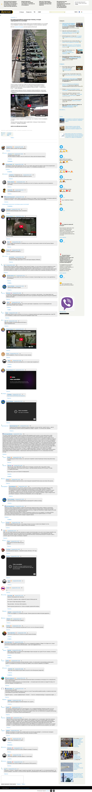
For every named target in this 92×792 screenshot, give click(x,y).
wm (4, 530)
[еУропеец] (3, 717)
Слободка (9, 394)
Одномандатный (14, 425)
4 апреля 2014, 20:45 (17, 700)
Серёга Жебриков (10, 678)
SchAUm (8, 625)
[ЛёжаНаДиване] (4, 486)
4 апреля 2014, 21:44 (19, 190)
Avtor (8, 242)
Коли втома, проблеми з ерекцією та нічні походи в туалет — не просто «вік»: (71, 93)
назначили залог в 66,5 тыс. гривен (73, 75)
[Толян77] (3, 707)
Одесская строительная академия (69, 30)
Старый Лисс (9, 147)
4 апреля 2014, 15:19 (12, 530)
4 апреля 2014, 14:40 (16, 522)
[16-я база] (3, 551)
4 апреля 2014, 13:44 (19, 147)
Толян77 (8, 707)
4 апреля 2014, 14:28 (19, 499)
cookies (47, 790)
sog (5, 768)
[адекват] (4, 611)
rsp (4, 265)
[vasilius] (2, 660)
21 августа (62, 64)
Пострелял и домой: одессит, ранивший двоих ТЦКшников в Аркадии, (72, 100)
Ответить (8, 150)
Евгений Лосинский (10, 197)
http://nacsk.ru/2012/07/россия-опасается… (16, 395)
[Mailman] (3, 618)
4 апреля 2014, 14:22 (17, 434)
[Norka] (3, 356)
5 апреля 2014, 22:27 (18, 762)
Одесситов (64, 45)
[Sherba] (4, 457)
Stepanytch (10, 190)
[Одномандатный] (4, 425)
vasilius (7, 660)
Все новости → (63, 109)
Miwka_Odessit (11, 181)
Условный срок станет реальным (69, 78)
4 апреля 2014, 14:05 (13, 321)
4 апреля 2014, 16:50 (22, 632)
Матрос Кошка (9, 164)
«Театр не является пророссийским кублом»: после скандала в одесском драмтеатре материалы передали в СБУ (73, 127)
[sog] (2, 769)
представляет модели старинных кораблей (66, 69)
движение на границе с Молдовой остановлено (70, 106)
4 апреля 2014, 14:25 (22, 486)
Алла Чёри (10, 595)
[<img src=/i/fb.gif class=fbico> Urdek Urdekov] (2, 689)
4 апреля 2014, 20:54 (17, 738)
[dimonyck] (3, 211)
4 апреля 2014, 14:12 (14, 353)
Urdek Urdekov (9, 688)
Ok (51, 790)
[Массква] (3, 293)
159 (5, 321)
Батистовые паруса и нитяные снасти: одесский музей (68, 67)
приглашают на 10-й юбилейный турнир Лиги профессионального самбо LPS (71, 45)
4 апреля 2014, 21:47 (18, 748)
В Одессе (64, 89)
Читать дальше (63, 237)
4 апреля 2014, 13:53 (19, 216)
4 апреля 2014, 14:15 (16, 302)
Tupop (6, 312)
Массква (8, 293)
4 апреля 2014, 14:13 (19, 369)
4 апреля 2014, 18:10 (19, 688)
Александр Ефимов (8, 434)
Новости (28, 12)
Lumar (7, 587)
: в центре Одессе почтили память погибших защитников (69, 27)
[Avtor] (4, 243)
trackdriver (11, 174)
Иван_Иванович (11, 632)
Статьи (22, 12)
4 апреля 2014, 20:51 (15, 730)
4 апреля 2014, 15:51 (21, 181)
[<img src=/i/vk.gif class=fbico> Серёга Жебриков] (2, 679)
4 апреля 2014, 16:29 (15, 541)
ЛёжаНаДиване (12, 486)
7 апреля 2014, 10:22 (12, 768)
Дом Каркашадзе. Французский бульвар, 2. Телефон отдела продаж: (81, 3)
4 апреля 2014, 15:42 (16, 587)
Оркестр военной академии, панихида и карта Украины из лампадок (68, 24)
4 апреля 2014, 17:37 (21, 678)
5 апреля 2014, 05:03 (17, 580)
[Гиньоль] (4, 153)
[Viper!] (4, 303)
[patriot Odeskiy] (4, 288)
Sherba (8, 457)
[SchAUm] (3, 628)
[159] (2, 320)
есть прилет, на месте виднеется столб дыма (72, 41)
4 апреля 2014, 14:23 (16, 479)
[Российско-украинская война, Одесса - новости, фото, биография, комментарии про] (4, 135)
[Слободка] (3, 393)
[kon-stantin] (5, 256)
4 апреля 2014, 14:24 (19, 286)
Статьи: (61, 116)
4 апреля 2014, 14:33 (18, 465)
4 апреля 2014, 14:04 (17, 293)
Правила (18, 784)
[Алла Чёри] (3, 594)
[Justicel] (3, 252)
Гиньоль (10, 154)
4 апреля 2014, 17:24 (16, 660)
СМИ (39, 12)
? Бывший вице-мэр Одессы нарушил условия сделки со (72, 80)
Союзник (10, 668)
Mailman (9, 619)
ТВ (34, 12)
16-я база (8, 549)
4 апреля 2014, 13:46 (20, 197)
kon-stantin (11, 257)
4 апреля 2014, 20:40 (17, 612)
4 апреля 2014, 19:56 (17, 717)
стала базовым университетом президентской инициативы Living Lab (70, 32)
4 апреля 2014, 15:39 (15, 556)
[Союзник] (4, 668)
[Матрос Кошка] (3, 164)
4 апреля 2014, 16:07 (17, 619)
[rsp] (2, 265)
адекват (10, 612)
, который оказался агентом (73, 90)
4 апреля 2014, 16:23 (16, 625)
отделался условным (76, 100)
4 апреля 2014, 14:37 (19, 506)
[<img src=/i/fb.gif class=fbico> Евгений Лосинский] (2, 197)
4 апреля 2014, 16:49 (19, 642)
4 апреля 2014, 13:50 (19, 164)
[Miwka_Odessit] (4, 184)
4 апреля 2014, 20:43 (16, 650)
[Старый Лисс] (3, 149)
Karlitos (8, 556)
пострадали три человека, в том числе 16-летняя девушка (72, 36)
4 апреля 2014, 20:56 (19, 668)
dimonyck (8, 209)
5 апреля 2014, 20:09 (17, 755)
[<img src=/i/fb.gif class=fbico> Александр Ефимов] (2, 505)
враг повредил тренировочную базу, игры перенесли (68, 52)
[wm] (1, 530)
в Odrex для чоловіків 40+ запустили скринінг (72, 95)
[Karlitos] (3, 558)
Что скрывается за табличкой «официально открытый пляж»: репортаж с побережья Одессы (74, 120)
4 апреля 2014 (13, 17)
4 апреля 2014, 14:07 (16, 242)
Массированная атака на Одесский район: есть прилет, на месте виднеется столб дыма (78, 775)
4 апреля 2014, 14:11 (19, 329)
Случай (7, 522)
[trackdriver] (5, 174)
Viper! (8, 302)
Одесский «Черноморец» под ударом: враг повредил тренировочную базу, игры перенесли (45, 3)
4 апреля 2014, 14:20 (19, 257)
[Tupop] (2, 313)
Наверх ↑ (12, 137)
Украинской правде (19, 26)
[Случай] (3, 522)
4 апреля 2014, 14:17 (27, 174)
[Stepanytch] (4, 192)
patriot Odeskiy (11, 286)
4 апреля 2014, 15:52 (19, 595)
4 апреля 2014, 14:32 (17, 457)
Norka (7, 353)
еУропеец (9, 717)
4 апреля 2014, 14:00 (16, 250)
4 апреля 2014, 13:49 (18, 154)
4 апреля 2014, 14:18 (18, 401)
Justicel (7, 250)
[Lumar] (3, 590)
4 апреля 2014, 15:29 (15, 549)
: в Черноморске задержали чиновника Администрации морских (71, 86)
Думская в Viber (63, 311)
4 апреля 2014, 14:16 (20, 275)
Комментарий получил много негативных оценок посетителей (15, 204)
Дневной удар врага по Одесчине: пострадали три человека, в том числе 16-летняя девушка (28, 3)
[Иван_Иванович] (4, 635)
